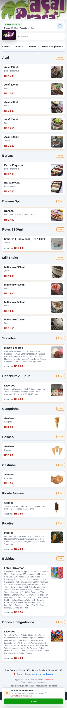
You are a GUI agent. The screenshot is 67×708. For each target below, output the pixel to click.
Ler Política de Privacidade (22, 696)
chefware (49, 680)
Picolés (19, 46)
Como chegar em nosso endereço (34, 674)
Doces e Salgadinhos (52, 46)
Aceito (34, 701)
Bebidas (32, 46)
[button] (60, 26)
